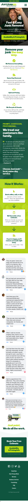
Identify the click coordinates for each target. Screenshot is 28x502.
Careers (14, 488)
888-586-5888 (14, 1)
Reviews (14, 477)
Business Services (14, 479)
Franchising (14, 482)
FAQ (14, 485)
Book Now (14, 471)
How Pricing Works (14, 474)
